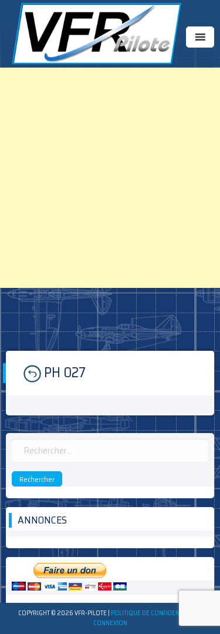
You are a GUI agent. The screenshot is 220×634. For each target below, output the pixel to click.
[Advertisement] (110, 178)
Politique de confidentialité (155, 613)
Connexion (110, 623)
